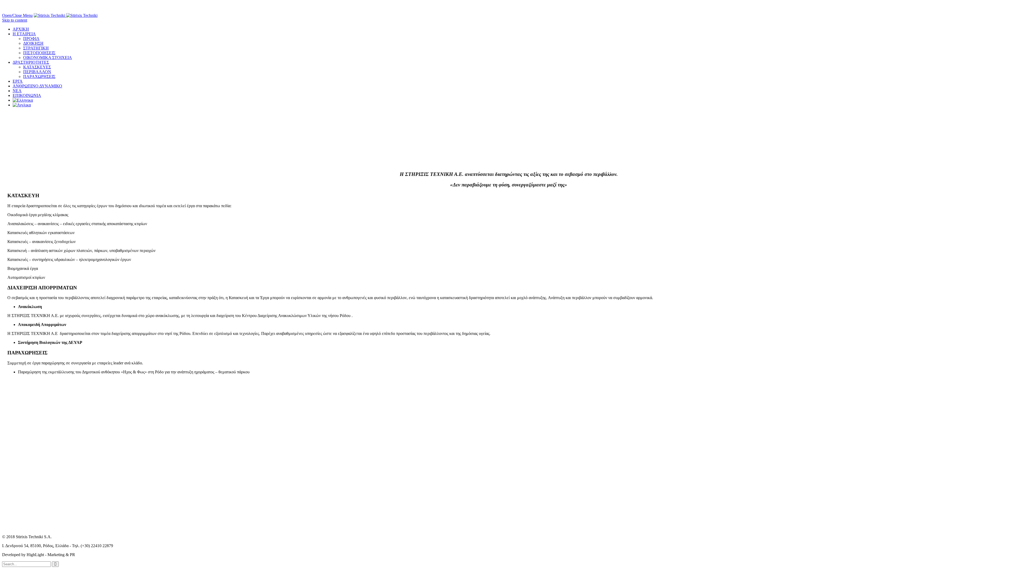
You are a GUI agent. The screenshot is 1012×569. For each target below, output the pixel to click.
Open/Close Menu (17, 15)
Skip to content (14, 20)
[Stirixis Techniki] (66, 15)
